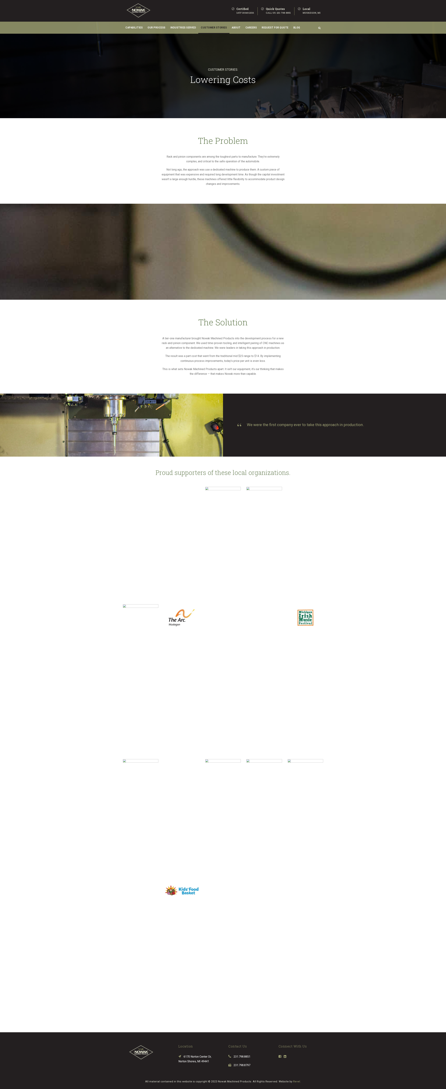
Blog (296, 27)
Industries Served (183, 27)
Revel (296, 1081)
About (236, 27)
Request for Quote (275, 27)
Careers (251, 27)
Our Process (157, 27)
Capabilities (134, 27)
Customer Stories (214, 27)
